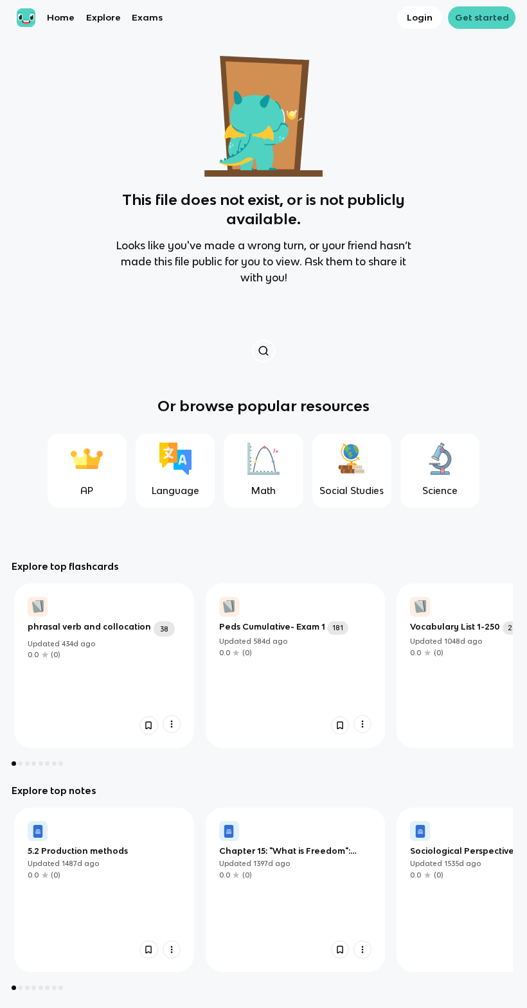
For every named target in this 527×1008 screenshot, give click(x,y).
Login (420, 17)
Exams (147, 17)
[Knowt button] (263, 351)
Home (61, 17)
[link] (104, 665)
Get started (482, 17)
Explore (103, 17)
